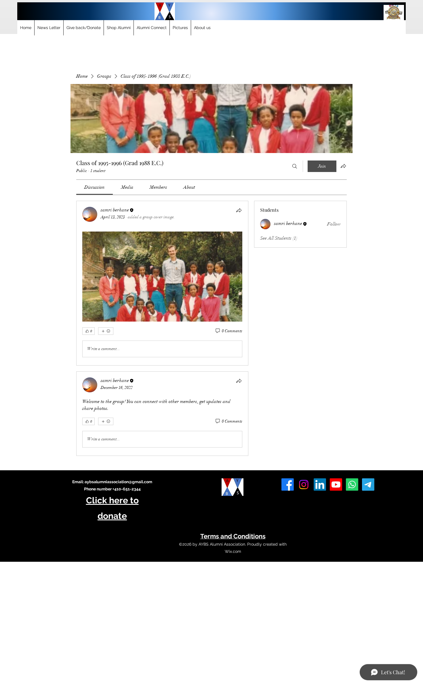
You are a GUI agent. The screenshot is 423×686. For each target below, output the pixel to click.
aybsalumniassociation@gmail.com (118, 481)
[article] (162, 283)
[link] (94, 187)
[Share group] (343, 166)
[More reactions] (105, 331)
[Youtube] (336, 484)
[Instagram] (304, 484)
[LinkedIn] (320, 484)
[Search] (294, 166)
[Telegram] (368, 484)
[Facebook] (287, 484)
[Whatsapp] (352, 484)
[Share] (238, 210)
